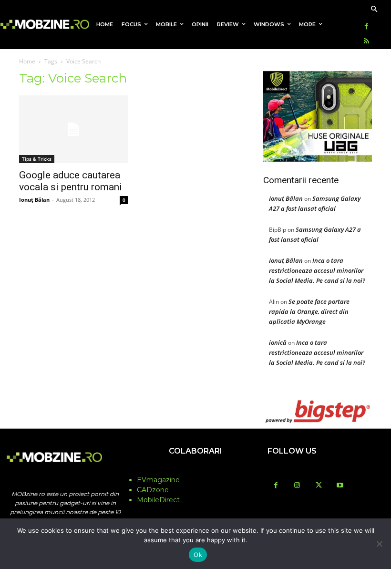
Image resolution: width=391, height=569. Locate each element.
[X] (318, 485)
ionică (278, 342)
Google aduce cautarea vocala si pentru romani (70, 181)
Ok (198, 555)
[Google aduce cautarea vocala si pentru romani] (73, 129)
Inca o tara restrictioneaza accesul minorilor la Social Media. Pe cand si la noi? (317, 270)
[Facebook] (366, 27)
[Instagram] (297, 485)
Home (27, 61)
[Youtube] (340, 485)
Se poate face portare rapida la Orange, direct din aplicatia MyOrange (309, 311)
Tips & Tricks (36, 158)
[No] (379, 543)
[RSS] (366, 42)
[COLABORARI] (195, 470)
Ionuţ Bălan (34, 199)
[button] (374, 10)
